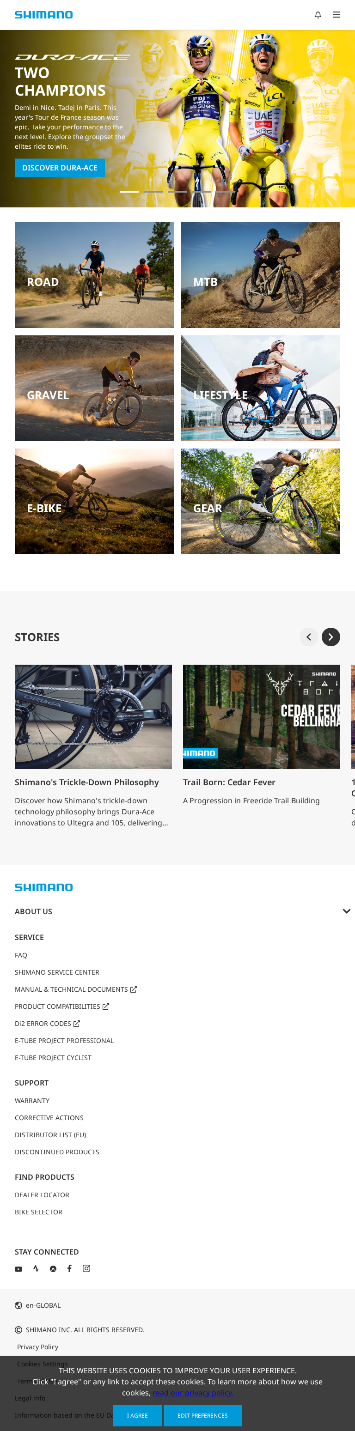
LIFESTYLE (220, 394)
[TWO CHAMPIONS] (129, 192)
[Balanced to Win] (153, 192)
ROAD (43, 281)
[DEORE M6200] (201, 192)
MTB (205, 281)
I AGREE (137, 1415)
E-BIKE (44, 507)
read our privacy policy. (193, 1393)
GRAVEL (48, 394)
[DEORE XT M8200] (177, 192)
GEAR (207, 507)
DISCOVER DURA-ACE (60, 168)
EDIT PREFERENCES (203, 1415)
